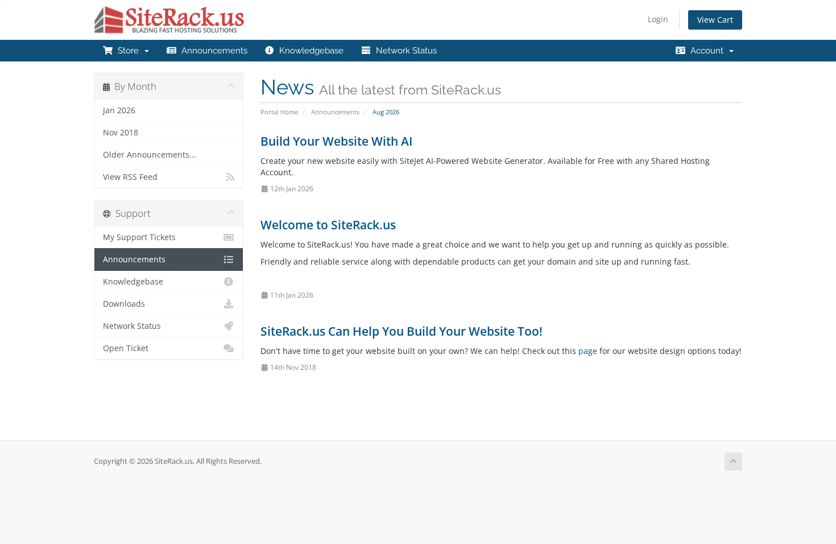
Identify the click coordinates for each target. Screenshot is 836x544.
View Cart (715, 19)
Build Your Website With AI (336, 141)
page (587, 350)
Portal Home (279, 112)
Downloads (124, 304)
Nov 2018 (120, 132)
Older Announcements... (149, 155)
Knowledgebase (309, 51)
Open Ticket (125, 348)
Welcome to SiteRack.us (328, 225)
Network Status (404, 51)
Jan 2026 (119, 110)
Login (658, 19)
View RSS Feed (130, 177)
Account (707, 51)
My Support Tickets (139, 237)
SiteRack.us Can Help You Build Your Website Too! (401, 331)
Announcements (212, 51)
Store (128, 51)
